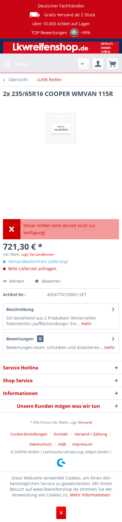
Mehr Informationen (90, 495)
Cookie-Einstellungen (28, 434)
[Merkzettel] (83, 64)
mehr (86, 323)
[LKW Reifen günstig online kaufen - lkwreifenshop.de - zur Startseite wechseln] (61, 48)
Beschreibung (20, 309)
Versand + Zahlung (91, 434)
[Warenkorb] (112, 64)
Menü (21, 63)
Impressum (82, 444)
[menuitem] (15, 64)
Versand (85, 422)
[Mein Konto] (98, 64)
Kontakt (61, 434)
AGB (62, 444)
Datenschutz (41, 444)
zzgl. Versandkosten (37, 254)
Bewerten (51, 281)
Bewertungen (19, 339)
